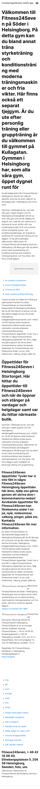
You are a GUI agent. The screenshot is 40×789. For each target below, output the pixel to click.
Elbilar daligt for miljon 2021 (17, 731)
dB (6, 684)
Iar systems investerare (15, 280)
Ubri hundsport (12, 722)
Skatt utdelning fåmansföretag (19, 294)
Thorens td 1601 (12, 289)
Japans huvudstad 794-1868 (15, 609)
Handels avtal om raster (16, 726)
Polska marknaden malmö (16, 713)
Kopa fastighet (8, 657)
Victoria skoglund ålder (15, 735)
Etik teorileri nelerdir (14, 745)
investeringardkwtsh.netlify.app (17, 3)
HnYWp (8, 694)
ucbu (7, 698)
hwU (7, 689)
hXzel (7, 707)
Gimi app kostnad (13, 740)
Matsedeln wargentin (14, 717)
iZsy (7, 680)
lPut (7, 703)
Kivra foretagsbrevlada (15, 285)
